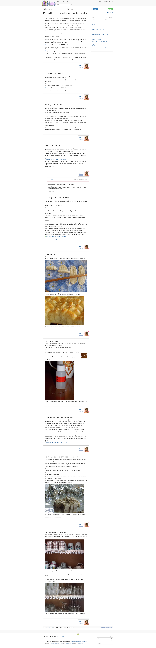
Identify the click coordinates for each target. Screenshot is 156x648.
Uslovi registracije (84, 641)
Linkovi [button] (99, 1)
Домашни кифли (96, 36)
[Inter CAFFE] (48, 3)
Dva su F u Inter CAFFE (61, 636)
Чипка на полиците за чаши (99, 47)
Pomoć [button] (105, 1)
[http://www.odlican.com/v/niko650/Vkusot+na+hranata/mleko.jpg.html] (66, 236)
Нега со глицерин (97, 39)
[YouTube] (112, 1)
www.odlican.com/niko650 (51, 239)
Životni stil (110, 12)
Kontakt (99, 640)
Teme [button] (63, 1)
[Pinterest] (110, 1)
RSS (98, 638)
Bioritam (57, 643)
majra (52, 179)
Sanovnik (54, 643)
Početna (45, 627)
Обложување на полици (98, 27)
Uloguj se (96, 9)
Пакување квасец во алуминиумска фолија (101, 44)
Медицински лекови (97, 31)
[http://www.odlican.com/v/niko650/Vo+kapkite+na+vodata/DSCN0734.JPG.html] (66, 442)
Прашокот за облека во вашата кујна (101, 41)
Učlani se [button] (110, 9)
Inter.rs (51, 643)
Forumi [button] (58, 1)
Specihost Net (68, 643)
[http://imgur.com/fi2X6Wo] (84, 355)
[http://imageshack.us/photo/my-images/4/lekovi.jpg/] (66, 159)
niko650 (80, 65)
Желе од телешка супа (98, 29)
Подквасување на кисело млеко (100, 34)
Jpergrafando (80, 643)
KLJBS (72, 643)
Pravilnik (72, 641)
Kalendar (61, 643)
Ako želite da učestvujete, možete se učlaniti (99, 19)
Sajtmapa (99, 643)
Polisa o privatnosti (77, 641)
